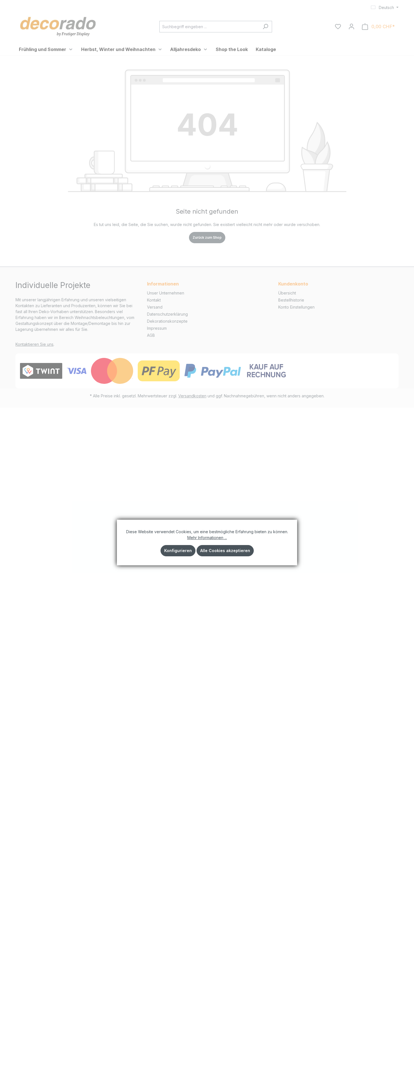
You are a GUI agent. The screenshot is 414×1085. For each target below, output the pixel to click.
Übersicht (287, 293)
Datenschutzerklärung (167, 314)
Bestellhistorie (291, 300)
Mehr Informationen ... (207, 537)
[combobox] (209, 26)
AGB (151, 335)
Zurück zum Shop (207, 237)
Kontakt (154, 300)
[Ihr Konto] (351, 26)
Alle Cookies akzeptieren (225, 550)
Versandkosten (192, 395)
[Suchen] (265, 26)
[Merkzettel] (338, 26)
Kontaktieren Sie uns (34, 344)
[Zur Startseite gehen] (57, 25)
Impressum (157, 328)
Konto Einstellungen (296, 307)
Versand (155, 307)
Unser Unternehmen (165, 293)
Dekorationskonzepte (167, 321)
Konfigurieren (178, 550)
